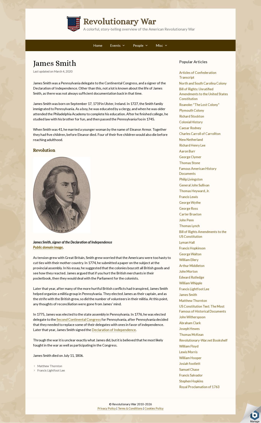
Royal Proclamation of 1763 (199, 387)
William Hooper (190, 358)
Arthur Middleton (191, 266)
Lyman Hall (187, 242)
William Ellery (189, 260)
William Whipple (190, 283)
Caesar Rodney (190, 128)
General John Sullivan (194, 185)
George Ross (188, 208)
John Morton (188, 271)
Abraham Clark (190, 323)
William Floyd (189, 346)
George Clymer (190, 157)
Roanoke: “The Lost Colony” (199, 105)
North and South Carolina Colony (203, 83)
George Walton (190, 254)
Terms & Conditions (130, 408)
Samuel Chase (189, 369)
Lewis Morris (188, 352)
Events (115, 45)
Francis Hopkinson (192, 248)
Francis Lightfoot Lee (51, 370)
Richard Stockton (191, 116)
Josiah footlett (189, 364)
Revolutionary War (119, 21)
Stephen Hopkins (191, 381)
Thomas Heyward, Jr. (194, 191)
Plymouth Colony (191, 110)
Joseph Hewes (189, 329)
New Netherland (191, 140)
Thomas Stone (189, 163)
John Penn (186, 220)
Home (97, 45)
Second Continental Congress (79, 319)
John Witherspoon (192, 317)
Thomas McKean (191, 335)
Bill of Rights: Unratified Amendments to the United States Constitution (203, 94)
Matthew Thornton (49, 366)
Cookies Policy (154, 408)
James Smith (188, 295)
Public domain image (48, 247)
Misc (159, 45)
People (138, 45)
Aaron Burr (187, 151)
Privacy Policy (106, 408)
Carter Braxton (190, 214)
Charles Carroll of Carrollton (199, 134)
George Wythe (190, 203)
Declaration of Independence (114, 330)
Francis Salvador (191, 375)
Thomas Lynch (189, 226)
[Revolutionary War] (73, 24)
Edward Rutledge (191, 277)
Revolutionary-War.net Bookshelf (203, 340)
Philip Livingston (191, 179)
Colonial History (191, 122)
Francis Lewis (188, 197)
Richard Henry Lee (192, 145)
